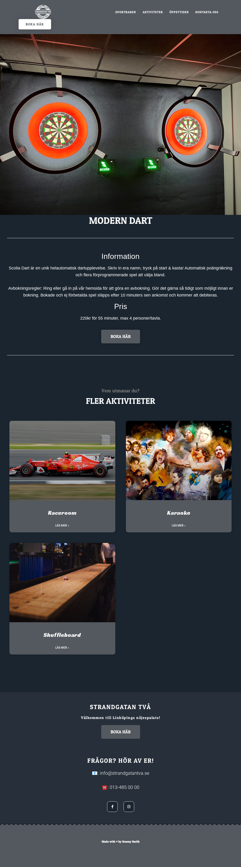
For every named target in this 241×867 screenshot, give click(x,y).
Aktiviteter (153, 12)
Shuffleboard (62, 634)
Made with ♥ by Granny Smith (121, 841)
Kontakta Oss (206, 12)
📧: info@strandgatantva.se (120, 773)
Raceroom (62, 512)
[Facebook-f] (112, 806)
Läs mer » (62, 525)
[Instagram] (129, 806)
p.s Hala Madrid (120, 849)
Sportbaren (125, 12)
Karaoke (178, 512)
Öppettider (179, 12)
